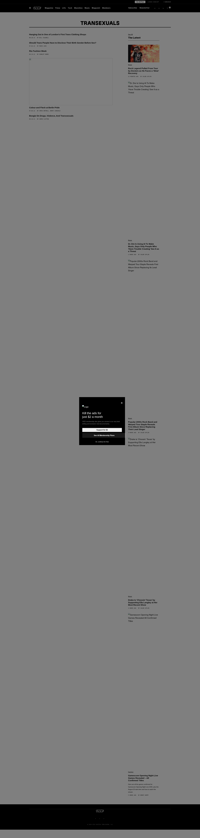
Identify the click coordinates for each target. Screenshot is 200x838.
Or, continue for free (102, 442)
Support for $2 (102, 430)
